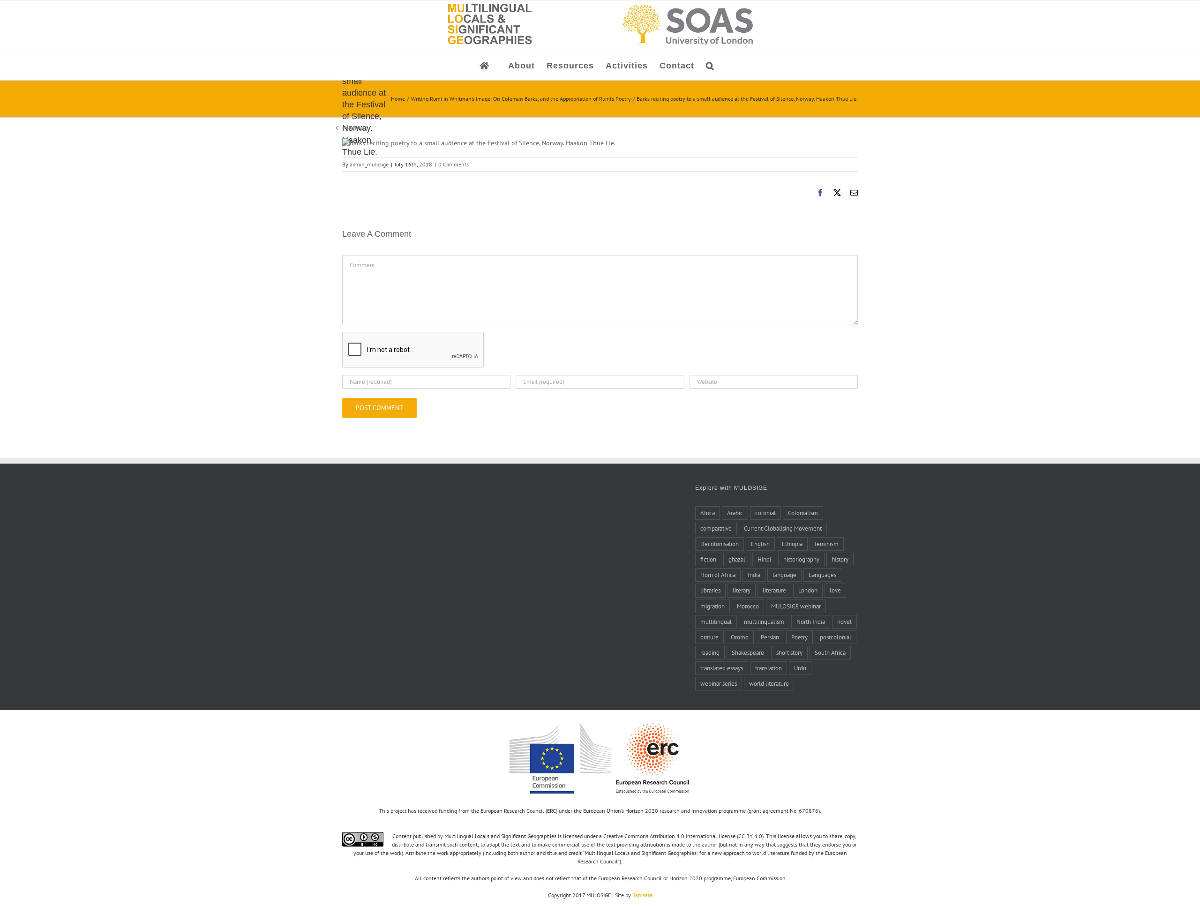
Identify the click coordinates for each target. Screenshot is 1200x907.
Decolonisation (719, 543)
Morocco (748, 606)
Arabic (735, 513)
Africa (707, 513)
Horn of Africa (717, 574)
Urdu (800, 668)
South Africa (830, 652)
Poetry (799, 637)
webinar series (718, 683)
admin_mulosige (369, 164)
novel (844, 621)
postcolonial (835, 637)
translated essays (721, 668)
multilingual (716, 621)
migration (712, 606)
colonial (765, 513)
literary (741, 590)
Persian (770, 637)
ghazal (736, 559)
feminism (827, 543)
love (835, 590)
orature (709, 637)
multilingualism (764, 621)
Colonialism (803, 513)
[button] (710, 65)
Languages (822, 574)
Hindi (764, 559)
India (754, 574)
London (808, 590)
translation (768, 668)
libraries (710, 590)
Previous (354, 128)
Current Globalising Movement (783, 528)
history (840, 559)
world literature (769, 683)
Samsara (642, 895)
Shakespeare (748, 652)
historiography (801, 559)
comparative (716, 528)
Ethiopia (792, 543)
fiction (708, 559)
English (760, 543)
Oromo (740, 637)
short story (789, 652)
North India (810, 621)
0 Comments (453, 164)
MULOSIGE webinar (796, 606)
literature (774, 590)
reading (710, 652)
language (784, 574)
